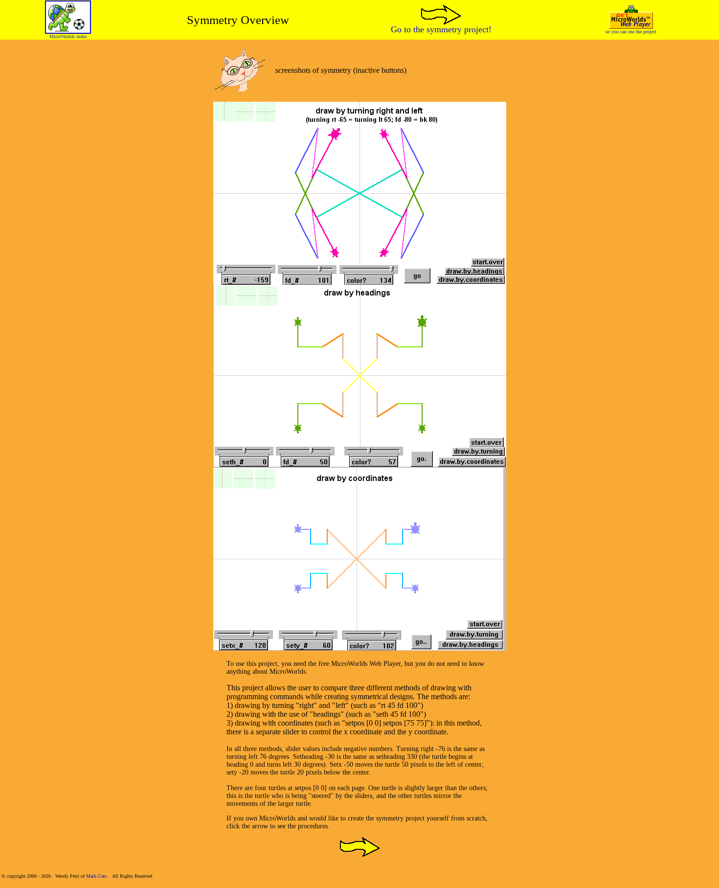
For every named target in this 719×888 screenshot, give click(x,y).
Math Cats (96, 876)
